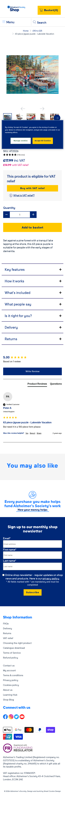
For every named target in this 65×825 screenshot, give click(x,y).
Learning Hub (10, 694)
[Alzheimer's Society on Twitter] (16, 718)
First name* (9, 549)
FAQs (6, 623)
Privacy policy (10, 680)
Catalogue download (14, 647)
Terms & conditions (13, 675)
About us (7, 689)
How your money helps (32, 509)
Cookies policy (11, 684)
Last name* (9, 560)
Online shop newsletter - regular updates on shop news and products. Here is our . (34, 576)
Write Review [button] (32, 371)
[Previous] (23, 108)
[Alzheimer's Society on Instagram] (11, 718)
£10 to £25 (37, 31)
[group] (32, 357)
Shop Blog (8, 699)
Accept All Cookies (43, 141)
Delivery (7, 628)
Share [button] (39, 433)
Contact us (9, 665)
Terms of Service (12, 652)
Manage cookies (21, 141)
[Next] (42, 108)
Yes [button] (27, 433)
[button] (32, 155)
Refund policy (10, 657)
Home (26, 31)
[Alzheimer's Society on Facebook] (5, 718)
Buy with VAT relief (32, 188)
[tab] (32, 269)
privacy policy (50, 578)
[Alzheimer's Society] (16, 8)
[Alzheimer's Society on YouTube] (22, 718)
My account (9, 670)
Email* (7, 538)
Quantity (9, 208)
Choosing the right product (17, 642)
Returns (7, 633)
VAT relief (8, 638)
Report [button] (32, 433)
